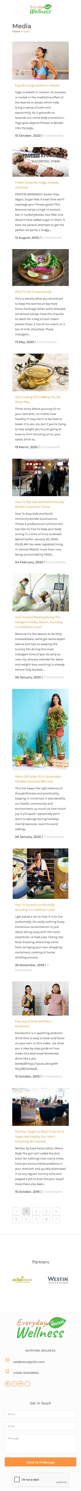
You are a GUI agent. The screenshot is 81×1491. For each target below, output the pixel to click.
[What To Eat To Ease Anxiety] (40, 267)
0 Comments (53, 135)
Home (16, 31)
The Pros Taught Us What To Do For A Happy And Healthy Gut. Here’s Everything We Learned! (39, 1136)
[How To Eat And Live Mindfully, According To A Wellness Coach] (40, 873)
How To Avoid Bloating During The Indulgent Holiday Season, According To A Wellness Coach (38, 622)
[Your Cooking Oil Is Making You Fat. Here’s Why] (40, 372)
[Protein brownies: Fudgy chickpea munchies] (40, 162)
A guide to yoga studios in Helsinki (37, 85)
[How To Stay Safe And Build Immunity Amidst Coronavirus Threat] (40, 477)
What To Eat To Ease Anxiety (33, 292)
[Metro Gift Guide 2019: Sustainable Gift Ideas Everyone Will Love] (40, 730)
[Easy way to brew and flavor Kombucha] (40, 998)
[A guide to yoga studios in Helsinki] (40, 60)
